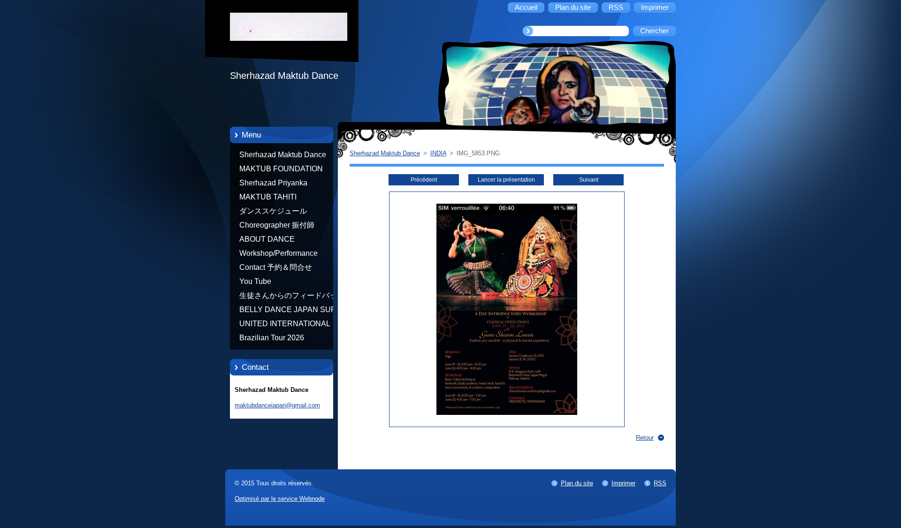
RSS (660, 483)
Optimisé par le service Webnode (280, 498)
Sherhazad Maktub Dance (282, 155)
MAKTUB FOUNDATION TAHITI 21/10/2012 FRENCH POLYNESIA (287, 170)
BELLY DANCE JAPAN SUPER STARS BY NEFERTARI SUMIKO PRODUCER (293, 311)
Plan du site (577, 483)
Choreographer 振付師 (276, 225)
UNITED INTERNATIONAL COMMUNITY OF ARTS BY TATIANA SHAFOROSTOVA (287, 325)
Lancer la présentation (506, 179)
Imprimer (623, 483)
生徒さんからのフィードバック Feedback (291, 297)
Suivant (588, 179)
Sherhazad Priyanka (273, 183)
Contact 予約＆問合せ (275, 267)
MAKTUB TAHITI (268, 197)
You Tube (255, 281)
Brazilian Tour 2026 (271, 338)
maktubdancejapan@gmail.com (277, 405)
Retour (645, 437)
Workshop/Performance (278, 253)
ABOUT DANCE (267, 239)
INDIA (438, 153)
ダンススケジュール (273, 211)
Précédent (424, 179)
